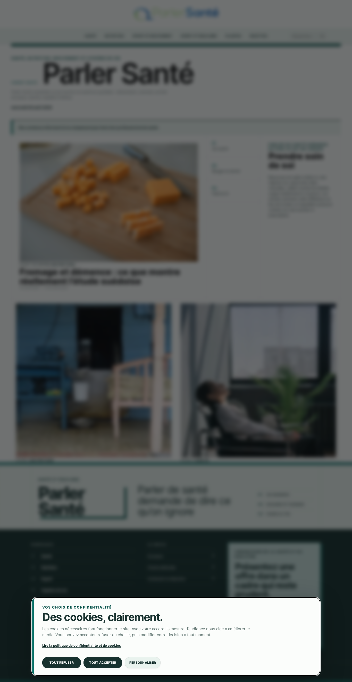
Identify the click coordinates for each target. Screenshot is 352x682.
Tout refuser (61, 662)
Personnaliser (142, 662)
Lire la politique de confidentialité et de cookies (81, 645)
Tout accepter (102, 662)
